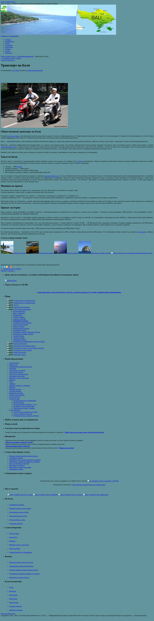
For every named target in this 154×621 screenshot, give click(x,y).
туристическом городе (9, 147)
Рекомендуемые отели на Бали (20, 508)
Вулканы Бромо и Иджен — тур (24, 404)
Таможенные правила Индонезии (21, 566)
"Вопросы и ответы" (66, 448)
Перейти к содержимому (10, 36)
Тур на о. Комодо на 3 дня (22, 414)
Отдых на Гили (14, 397)
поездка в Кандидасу (51, 176)
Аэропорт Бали (18, 336)
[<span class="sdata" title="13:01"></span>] (15, 70)
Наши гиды (13, 365)
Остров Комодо (14, 410)
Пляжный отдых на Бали (23, 350)
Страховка (8, 45)
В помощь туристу (20, 330)
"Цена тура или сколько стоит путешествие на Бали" (84, 432)
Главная (8, 40)
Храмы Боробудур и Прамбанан (24, 401)
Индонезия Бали (19, 311)
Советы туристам (8, 60)
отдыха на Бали (13, 136)
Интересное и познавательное (24, 346)
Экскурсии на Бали (16, 372)
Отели (7, 43)
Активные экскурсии (17, 376)
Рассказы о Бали (20, 355)
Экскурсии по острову (17, 370)
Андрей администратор (34, 70)
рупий (19, 167)
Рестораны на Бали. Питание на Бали (26, 332)
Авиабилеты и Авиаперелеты (24, 303)
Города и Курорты (20, 344)
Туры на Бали (14, 363)
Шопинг (12, 387)
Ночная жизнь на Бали (21, 328)
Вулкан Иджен (18, 402)
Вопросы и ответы (16, 610)
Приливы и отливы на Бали (23, 334)
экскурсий (141, 232)
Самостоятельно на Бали (18, 516)
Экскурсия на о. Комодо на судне (25, 412)
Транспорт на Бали (20, 321)
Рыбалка (12, 380)
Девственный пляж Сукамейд (24, 408)
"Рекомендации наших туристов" (18, 446)
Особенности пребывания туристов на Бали (29, 341)
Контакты (8, 53)
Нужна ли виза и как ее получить (21, 562)
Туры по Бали (14, 533)
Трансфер (12, 368)
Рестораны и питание (17, 465)
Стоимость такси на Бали (11, 58)
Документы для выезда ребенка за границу (24, 462)
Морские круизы (15, 389)
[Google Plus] (11, 267)
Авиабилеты (9, 41)
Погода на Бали (18, 326)
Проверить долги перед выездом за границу (25, 460)
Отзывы (8, 49)
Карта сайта (13, 595)
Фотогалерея (13, 602)
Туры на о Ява (14, 399)
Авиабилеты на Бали (16, 505)
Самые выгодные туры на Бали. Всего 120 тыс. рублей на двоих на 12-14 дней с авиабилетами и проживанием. (79, 292)
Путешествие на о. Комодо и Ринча (26, 416)
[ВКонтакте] (2, 267)
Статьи (7, 51)
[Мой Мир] (9, 267)
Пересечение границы (22, 307)
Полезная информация (25, 56)
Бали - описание (19, 313)
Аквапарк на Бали (19, 340)
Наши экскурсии (20, 352)
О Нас (11, 587)
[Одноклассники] (7, 267)
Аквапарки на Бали (16, 469)
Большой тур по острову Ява (23, 406)
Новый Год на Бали (16, 393)
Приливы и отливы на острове (20, 467)
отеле (80, 161)
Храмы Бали (17, 315)
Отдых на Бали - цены (17, 520)
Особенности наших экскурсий (20, 367)
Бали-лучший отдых (8, 2)
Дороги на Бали (19, 338)
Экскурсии (9, 47)
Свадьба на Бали (15, 391)
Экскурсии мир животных (18, 374)
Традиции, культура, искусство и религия (29, 348)
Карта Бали (13, 599)
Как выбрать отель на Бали (18, 512)
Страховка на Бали (16, 458)
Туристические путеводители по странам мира (88, 485)
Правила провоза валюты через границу (23, 456)
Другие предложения (16, 395)
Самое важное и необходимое (24, 300)
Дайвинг (12, 384)
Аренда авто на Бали (20, 324)
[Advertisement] (38, 76)
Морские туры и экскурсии (19, 378)
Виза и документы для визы (19, 463)
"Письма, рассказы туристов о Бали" (19, 442)
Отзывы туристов (15, 606)
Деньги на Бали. (19, 317)
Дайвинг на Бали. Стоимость (19, 385)
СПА (11, 382)
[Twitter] (4, 267)
